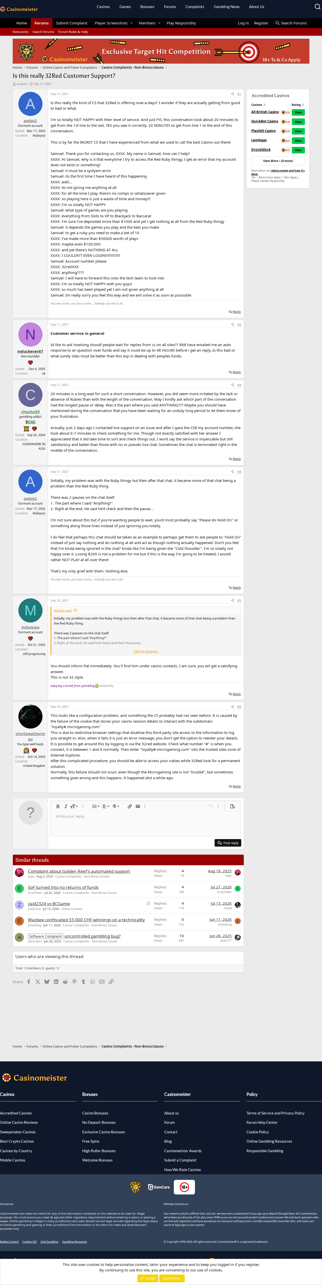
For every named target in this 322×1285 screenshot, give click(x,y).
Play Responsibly (181, 22)
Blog (168, 1141)
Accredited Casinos (16, 1113)
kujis (31, 876)
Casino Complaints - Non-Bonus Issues (82, 876)
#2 (239, 324)
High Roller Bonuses (99, 1150)
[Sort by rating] (303, 104)
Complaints (194, 6)
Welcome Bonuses (97, 1160)
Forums (170, 6)
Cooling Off (29, 1241)
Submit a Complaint (180, 1160)
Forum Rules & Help (73, 31)
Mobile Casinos (12, 1160)
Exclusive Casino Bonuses (103, 1132)
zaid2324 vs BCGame (49, 903)
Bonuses (147, 6)
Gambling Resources (74, 1241)
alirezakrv (35, 941)
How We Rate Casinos (182, 1169)
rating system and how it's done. (278, 172)
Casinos (103, 6)
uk (43, 373)
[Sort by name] (264, 104)
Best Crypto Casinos (17, 1141)
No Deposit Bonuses (99, 1122)
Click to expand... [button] (146, 651)
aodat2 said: (63, 610)
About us (171, 1113)
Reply (237, 311)
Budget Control (9, 1241)
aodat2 (22, 83)
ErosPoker (35, 893)
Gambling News (227, 6)
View (298, 112)
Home (21, 22)
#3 (239, 385)
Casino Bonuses (95, 1113)
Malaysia (39, 135)
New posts (20, 31)
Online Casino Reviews (19, 1122)
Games (125, 6)
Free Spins (90, 1141)
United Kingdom (34, 766)
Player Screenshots (111, 22)
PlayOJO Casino (263, 131)
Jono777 (226, 940)
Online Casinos (71, 909)
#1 (239, 94)
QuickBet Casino (264, 121)
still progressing (34, 654)
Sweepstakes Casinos (18, 1132)
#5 (239, 600)
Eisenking (34, 925)
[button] (131, 23)
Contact (171, 1132)
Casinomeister (177, 1094)
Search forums (43, 31)
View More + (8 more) (278, 161)
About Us (256, 6)
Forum (169, 1122)
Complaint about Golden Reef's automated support (79, 871)
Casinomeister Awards (183, 1150)
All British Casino (265, 112)
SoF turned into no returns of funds (63, 887)
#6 (239, 706)
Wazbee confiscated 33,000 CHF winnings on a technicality (86, 920)
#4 (239, 472)
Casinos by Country (16, 1150)
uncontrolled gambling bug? (92, 936)
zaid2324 (34, 909)
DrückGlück (261, 149)
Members (147, 22)
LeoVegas (259, 140)
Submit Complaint (71, 22)
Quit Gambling (49, 1241)
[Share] (232, 94)
